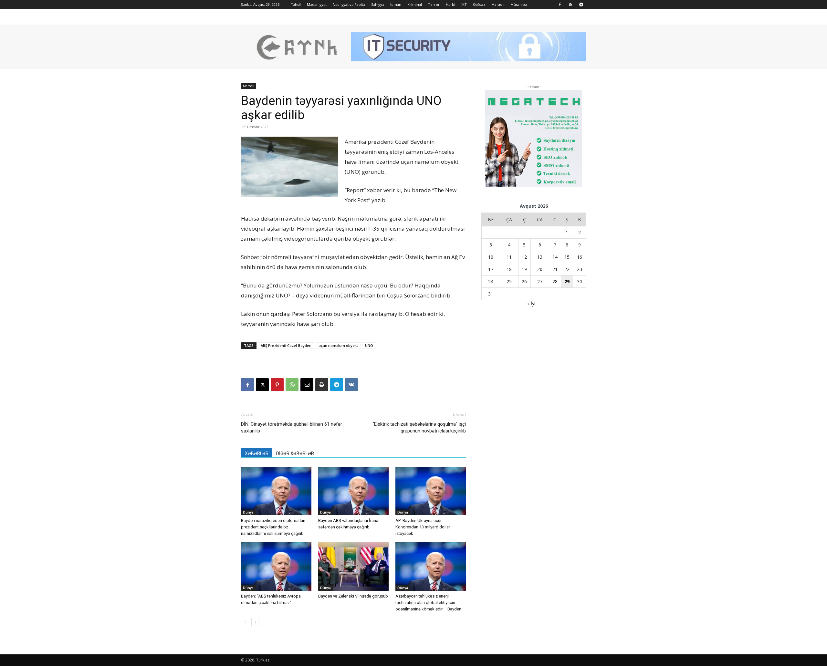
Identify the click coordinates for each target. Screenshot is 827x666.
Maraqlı (497, 4)
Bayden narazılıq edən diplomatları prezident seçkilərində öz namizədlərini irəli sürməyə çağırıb (273, 527)
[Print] (321, 384)
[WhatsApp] (292, 384)
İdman (395, 4)
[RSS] (570, 4)
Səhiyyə (377, 4)
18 (509, 269)
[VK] (351, 384)
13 (539, 257)
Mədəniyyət (317, 4)
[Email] (306, 384)
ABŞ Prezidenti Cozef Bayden (286, 345)
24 (490, 281)
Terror (434, 4)
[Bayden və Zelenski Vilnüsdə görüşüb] (353, 566)
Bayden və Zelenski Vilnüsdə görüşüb (353, 596)
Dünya (248, 512)
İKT (464, 4)
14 (555, 257)
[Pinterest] (277, 384)
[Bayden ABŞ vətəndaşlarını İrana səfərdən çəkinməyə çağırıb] (353, 491)
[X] (262, 384)
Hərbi (450, 4)
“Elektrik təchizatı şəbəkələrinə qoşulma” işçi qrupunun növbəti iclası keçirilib (419, 427)
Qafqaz (479, 4)
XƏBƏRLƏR (256, 453)
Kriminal (414, 4)
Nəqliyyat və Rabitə (349, 4)
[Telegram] (581, 4)
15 (567, 257)
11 (509, 257)
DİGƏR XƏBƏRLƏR (295, 453)
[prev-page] (245, 622)
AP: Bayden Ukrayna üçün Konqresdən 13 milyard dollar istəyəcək (422, 527)
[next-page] (255, 622)
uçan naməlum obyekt (338, 345)
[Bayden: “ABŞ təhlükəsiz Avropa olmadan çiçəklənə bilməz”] (276, 566)
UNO (369, 345)
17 (490, 269)
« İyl (531, 303)
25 (509, 281)
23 (579, 269)
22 (567, 269)
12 (524, 257)
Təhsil (296, 4)
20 (539, 269)
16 (579, 257)
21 (555, 269)
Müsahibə (518, 4)
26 (524, 281)
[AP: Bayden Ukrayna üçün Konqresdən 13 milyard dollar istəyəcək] (430, 491)
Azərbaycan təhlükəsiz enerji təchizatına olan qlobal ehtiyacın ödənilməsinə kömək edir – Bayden (428, 602)
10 (490, 257)
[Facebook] (560, 4)
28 (555, 281)
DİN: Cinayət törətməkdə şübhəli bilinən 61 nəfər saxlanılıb (291, 427)
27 (539, 281)
